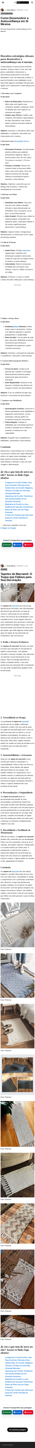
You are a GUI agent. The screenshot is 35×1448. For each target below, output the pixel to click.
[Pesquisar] (32, 2)
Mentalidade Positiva (21, 141)
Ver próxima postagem (17, 1430)
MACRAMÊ (4, 569)
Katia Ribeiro (11, 10)
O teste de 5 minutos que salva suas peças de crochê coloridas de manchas (19, 517)
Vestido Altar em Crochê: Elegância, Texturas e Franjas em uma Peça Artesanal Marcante (19, 490)
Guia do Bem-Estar (6, 13)
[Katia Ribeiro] (17, 2)
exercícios (26, 250)
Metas (16, 326)
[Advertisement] (17, 299)
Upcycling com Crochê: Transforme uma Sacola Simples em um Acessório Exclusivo (19, 498)
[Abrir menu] (3, 2)
